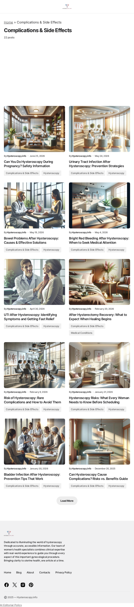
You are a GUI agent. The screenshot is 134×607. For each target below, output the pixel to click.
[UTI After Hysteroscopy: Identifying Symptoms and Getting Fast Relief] (34, 282)
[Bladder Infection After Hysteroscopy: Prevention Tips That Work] (34, 442)
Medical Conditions (81, 332)
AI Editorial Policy (11, 605)
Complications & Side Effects (22, 173)
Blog (18, 572)
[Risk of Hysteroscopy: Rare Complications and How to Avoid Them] (34, 365)
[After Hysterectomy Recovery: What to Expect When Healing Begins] (99, 282)
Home (8, 22)
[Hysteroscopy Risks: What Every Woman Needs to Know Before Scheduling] (99, 365)
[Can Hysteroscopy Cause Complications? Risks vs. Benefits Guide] (99, 442)
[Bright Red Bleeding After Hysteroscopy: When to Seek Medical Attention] (99, 205)
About (30, 572)
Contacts (44, 572)
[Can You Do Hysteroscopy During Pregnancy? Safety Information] (34, 129)
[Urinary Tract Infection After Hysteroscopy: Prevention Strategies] (99, 129)
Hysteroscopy (51, 173)
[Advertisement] (67, 72)
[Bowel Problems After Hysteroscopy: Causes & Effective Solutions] (34, 205)
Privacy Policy (63, 572)
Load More (67, 500)
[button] (5, 7)
